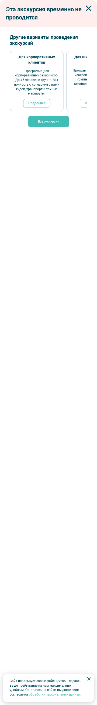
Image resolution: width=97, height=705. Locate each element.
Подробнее (36, 103)
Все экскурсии (48, 121)
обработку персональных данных (55, 694)
